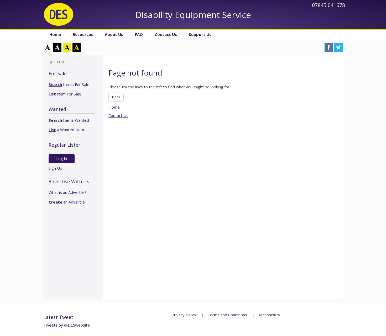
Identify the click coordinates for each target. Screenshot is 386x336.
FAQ (139, 34)
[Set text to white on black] (57, 47)
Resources (83, 34)
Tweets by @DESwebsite (66, 325)
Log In (61, 158)
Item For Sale (65, 94)
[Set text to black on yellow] (67, 47)
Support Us (200, 34)
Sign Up (55, 168)
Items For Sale (69, 84)
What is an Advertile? (67, 192)
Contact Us (166, 34)
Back (116, 96)
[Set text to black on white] (47, 47)
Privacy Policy (183, 314)
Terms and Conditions (227, 314)
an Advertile (67, 202)
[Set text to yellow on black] (76, 47)
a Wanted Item (66, 129)
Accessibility (269, 314)
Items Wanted (69, 120)
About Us (114, 34)
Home (55, 34)
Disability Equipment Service (193, 15)
